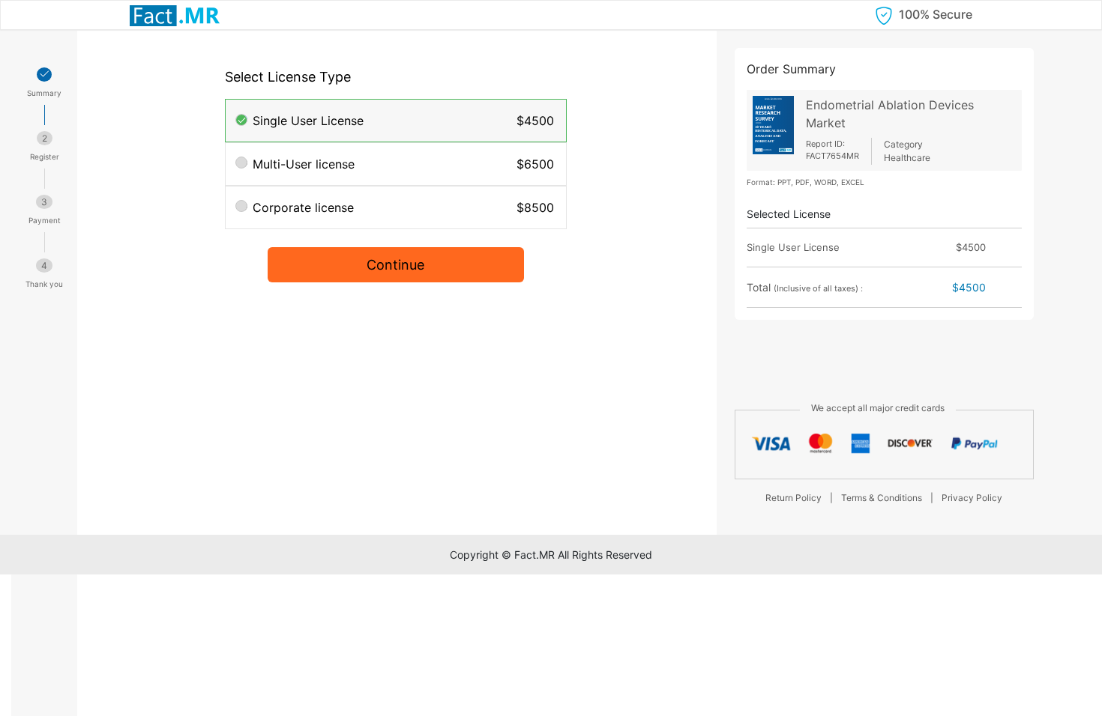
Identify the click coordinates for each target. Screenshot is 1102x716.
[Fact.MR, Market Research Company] (175, 15)
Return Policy (793, 497)
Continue (395, 265)
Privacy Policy (972, 497)
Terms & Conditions (881, 497)
